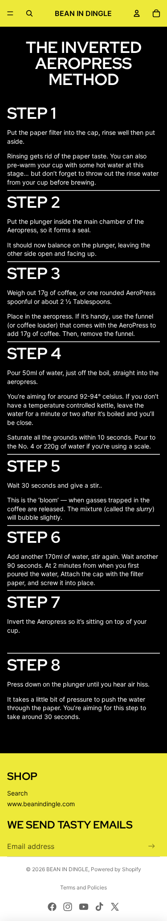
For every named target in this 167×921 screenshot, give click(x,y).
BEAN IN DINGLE (67, 869)
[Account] (137, 13)
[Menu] (10, 13)
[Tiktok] (99, 906)
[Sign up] (151, 846)
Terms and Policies (83, 887)
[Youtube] (83, 906)
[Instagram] (67, 906)
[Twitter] (115, 906)
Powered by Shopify (116, 869)
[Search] (29, 13)
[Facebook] (52, 906)
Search (17, 793)
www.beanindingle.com (41, 804)
